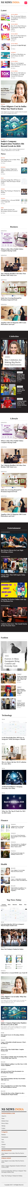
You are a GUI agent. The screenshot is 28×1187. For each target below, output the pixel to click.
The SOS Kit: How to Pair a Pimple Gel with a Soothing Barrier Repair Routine (12, 1094)
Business (15, 904)
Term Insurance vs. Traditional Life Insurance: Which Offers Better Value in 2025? (18, 845)
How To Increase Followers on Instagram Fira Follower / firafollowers (19, 17)
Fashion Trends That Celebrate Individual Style (21, 704)
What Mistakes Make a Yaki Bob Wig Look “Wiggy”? (21, 691)
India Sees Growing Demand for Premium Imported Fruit (11, 299)
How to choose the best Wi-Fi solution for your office (14, 763)
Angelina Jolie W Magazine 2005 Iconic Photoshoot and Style (13, 323)
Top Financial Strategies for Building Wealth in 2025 (18, 853)
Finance (3, 1147)
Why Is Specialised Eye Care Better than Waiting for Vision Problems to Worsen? (13, 1086)
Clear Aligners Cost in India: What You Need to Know (14, 107)
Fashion (6, 655)
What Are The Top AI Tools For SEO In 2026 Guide (13, 812)
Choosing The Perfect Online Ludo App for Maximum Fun (13, 600)
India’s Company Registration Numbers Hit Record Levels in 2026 (12, 143)
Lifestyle (3, 1144)
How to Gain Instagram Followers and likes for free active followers (18, 64)
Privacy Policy (4, 1123)
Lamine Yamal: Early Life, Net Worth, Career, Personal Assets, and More (21, 377)
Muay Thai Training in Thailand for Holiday (12, 949)
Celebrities (7, 356)
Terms (2, 1118)
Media (20, 904)
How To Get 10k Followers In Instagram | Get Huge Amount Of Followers (18, 74)
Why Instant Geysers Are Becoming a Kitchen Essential (9, 210)
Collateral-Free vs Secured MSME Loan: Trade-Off (17, 827)
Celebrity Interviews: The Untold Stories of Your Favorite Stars (14, 624)
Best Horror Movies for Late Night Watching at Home (12, 551)
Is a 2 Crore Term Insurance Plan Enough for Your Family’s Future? (18, 836)
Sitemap (3, 1125)
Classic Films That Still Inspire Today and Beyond (13, 575)
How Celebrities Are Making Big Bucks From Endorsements (13, 362)
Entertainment (4, 1137)
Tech (25, 904)
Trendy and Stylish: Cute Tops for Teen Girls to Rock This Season (22, 678)
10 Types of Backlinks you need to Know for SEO (18, 55)
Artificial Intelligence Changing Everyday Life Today (12, 787)
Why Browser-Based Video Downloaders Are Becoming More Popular (12, 1072)
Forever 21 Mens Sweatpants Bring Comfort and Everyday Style (12, 662)
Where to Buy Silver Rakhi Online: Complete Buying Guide (12, 250)
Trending (4, 904)
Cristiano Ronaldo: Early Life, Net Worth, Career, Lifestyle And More (22, 403)
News (9, 904)
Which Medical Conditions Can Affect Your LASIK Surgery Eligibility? (18, 889)
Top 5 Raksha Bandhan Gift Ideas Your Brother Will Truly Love (13, 274)
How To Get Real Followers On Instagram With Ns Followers (18, 37)
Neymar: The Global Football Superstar (21, 390)
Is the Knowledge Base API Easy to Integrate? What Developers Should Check (10, 181)
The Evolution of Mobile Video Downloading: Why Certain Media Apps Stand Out (14, 1057)
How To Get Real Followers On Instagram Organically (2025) (18, 27)
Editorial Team (4, 1121)
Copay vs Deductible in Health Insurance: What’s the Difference (19, 880)
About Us (3, 1116)
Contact (3, 1128)
